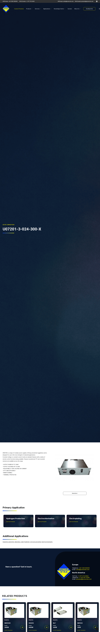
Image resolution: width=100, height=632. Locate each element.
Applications (46, 8)
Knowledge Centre (59, 8)
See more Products (10, 521)
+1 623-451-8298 (84, 577)
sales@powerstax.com (68, 1)
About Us (76, 8)
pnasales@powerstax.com (87, 1)
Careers (70, 8)
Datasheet (74, 493)
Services (37, 8)
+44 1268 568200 (84, 568)
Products (28, 8)
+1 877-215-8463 (83, 576)
